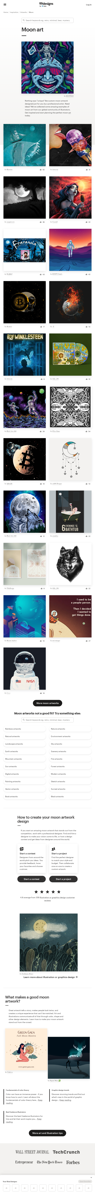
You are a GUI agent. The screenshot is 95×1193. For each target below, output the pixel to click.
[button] (91, 1177)
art (69, 113)
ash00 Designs (57, 483)
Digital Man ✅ (55, 1080)
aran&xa (55, 536)
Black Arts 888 (11, 431)
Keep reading (65, 1100)
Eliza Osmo (56, 431)
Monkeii (9, 326)
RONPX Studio (57, 274)
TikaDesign (10, 588)
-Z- (53, 326)
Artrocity (55, 169)
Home (5, 12)
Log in (89, 4)
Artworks (23, 12)
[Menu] (4, 4)
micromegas (56, 640)
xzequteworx (10, 222)
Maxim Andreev (12, 640)
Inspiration (14, 12)
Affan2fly (9, 483)
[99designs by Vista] (46, 4)
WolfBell (9, 274)
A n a (8, 693)
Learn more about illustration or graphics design (49, 977)
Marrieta (9, 169)
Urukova (10, 1072)
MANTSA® (70, 96)
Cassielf (54, 222)
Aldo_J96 (55, 379)
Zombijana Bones (27, 974)
